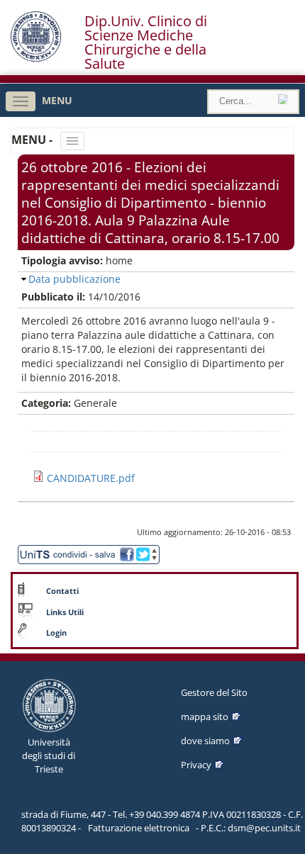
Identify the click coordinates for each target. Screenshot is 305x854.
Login (56, 633)
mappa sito (204, 716)
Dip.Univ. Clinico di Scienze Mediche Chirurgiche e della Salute (145, 42)
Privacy (196, 764)
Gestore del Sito (214, 692)
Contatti (62, 591)
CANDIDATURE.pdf (91, 478)
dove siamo (205, 740)
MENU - (33, 139)
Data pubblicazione (74, 279)
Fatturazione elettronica (138, 827)
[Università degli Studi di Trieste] (36, 58)
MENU (57, 100)
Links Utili (65, 612)
